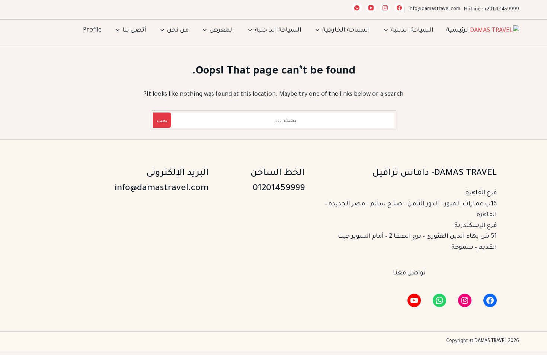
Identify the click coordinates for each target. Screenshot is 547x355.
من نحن (178, 30)
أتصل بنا (134, 30)
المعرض (221, 30)
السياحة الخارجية (346, 30)
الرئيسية (458, 30)
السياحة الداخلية (278, 30)
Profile (92, 30)
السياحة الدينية (412, 30)
